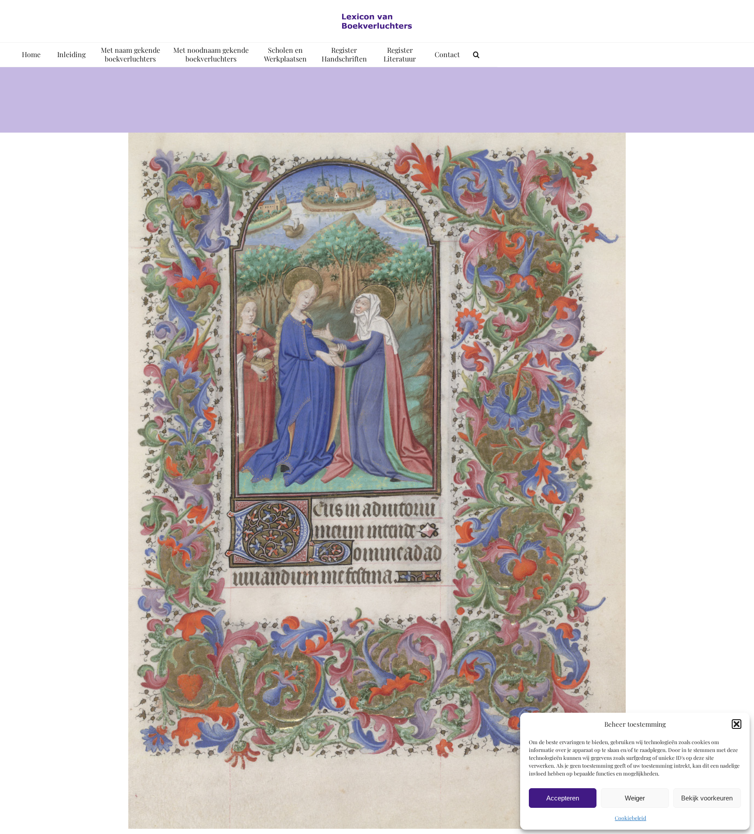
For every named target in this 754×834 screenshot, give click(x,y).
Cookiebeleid (630, 817)
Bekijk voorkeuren (707, 798)
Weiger (635, 798)
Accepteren (562, 798)
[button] (736, 724)
